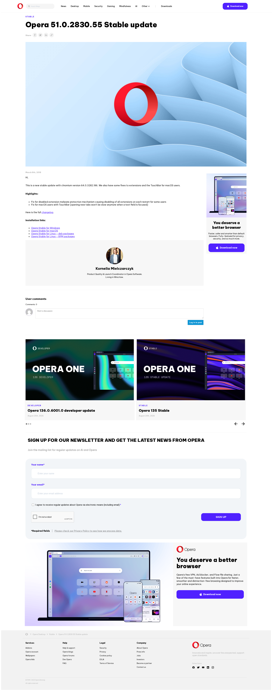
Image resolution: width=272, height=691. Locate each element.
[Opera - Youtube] (203, 667)
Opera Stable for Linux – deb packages (52, 233)
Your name (37, 464)
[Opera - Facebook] (193, 667)
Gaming (111, 6)
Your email (37, 484)
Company (141, 643)
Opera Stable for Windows (45, 228)
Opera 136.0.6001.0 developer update (61, 410)
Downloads (166, 6)
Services (30, 643)
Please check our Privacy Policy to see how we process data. (88, 530)
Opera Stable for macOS (44, 230)
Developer (35, 406)
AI (136, 6)
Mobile (86, 6)
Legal (102, 643)
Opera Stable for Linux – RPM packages (53, 236)
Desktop (75, 6)
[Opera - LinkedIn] (208, 667)
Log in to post (195, 322)
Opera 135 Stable (154, 410)
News (63, 6)
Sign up (221, 517)
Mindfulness (125, 6)
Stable (30, 17)
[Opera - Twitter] (198, 667)
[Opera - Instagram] (212, 667)
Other (144, 6)
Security (98, 6)
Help (65, 643)
